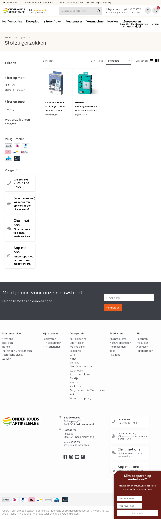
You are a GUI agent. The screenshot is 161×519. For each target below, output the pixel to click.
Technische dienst (12, 354)
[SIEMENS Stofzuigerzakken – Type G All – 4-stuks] (85, 83)
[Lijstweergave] (151, 61)
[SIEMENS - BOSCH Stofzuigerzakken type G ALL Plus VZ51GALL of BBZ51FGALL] (56, 83)
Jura (72, 354)
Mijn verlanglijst (51, 346)
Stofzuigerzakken (79, 374)
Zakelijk (124, 24)
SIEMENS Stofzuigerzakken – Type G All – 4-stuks (86, 106)
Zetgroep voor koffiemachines (87, 390)
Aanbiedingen (118, 346)
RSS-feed (115, 354)
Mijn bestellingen (52, 342)
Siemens (74, 362)
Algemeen (142, 346)
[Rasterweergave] (157, 61)
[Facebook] (65, 457)
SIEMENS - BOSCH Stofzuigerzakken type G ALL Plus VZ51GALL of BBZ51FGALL (55, 110)
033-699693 (134, 9)
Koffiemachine (12, 21)
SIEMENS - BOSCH (15, 89)
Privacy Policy (100, 510)
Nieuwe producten (120, 342)
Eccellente (75, 350)
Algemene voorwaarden (64, 510)
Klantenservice (139, 24)
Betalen (6, 346)
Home (8, 37)
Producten (142, 342)
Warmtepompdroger (81, 398)
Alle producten (118, 338)
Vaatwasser (74, 21)
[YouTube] (77, 457)
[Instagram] (71, 457)
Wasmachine (95, 21)
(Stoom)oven (53, 21)
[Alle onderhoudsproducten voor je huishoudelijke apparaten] (26, 421)
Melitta (73, 394)
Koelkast (74, 382)
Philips (73, 358)
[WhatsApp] (83, 457)
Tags (112, 350)
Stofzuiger (11, 109)
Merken (154, 24)
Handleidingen (144, 350)
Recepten (142, 338)
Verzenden (137, 513)
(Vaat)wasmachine (80, 366)
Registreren (49, 338)
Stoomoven (76, 370)
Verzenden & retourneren (17, 350)
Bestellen (7, 342)
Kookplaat (33, 21)
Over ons (7, 338)
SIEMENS (10, 85)
